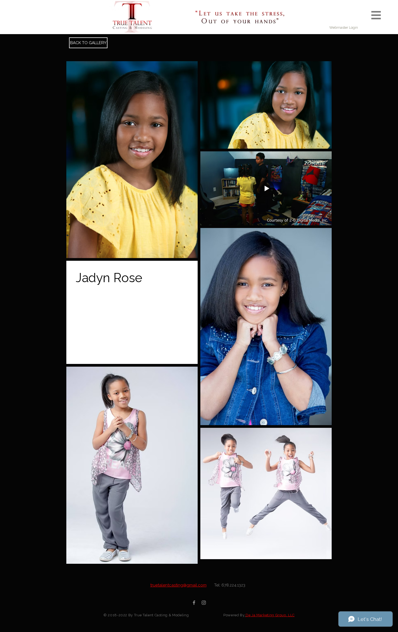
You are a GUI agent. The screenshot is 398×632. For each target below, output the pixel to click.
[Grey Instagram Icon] (204, 602)
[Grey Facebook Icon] (194, 602)
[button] (376, 15)
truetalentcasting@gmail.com (178, 585)
